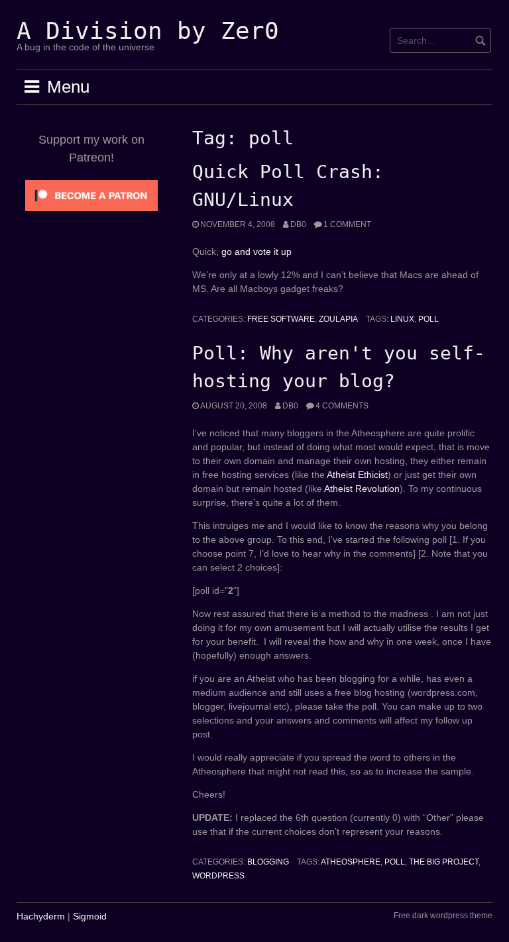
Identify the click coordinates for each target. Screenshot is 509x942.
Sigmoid (90, 916)
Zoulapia (338, 319)
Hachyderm (41, 916)
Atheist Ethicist (357, 474)
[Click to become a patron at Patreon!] (91, 194)
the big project (444, 862)
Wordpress (218, 875)
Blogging (268, 862)
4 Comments (341, 405)
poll (428, 319)
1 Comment (347, 224)
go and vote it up (256, 251)
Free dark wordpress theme (443, 915)
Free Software (281, 319)
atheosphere (350, 862)
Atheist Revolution (362, 488)
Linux (402, 319)
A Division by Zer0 (148, 30)
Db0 (298, 224)
